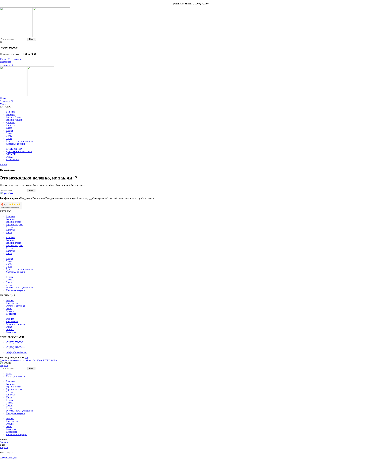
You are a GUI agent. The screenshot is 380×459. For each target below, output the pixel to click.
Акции (3, 164)
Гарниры (10, 219)
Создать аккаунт (8, 457)
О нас (9, 308)
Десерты (10, 227)
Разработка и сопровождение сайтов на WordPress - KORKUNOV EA (28, 360)
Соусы (9, 264)
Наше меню (12, 303)
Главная (10, 300)
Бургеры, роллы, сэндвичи (19, 269)
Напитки (10, 229)
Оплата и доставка (15, 305)
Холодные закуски (15, 272)
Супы (9, 266)
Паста (9, 232)
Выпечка (10, 216)
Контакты (11, 313)
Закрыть (4, 365)
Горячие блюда (13, 221)
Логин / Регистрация (16, 434)
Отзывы (10, 311)
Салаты (10, 261)
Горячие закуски (14, 224)
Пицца (9, 258)
